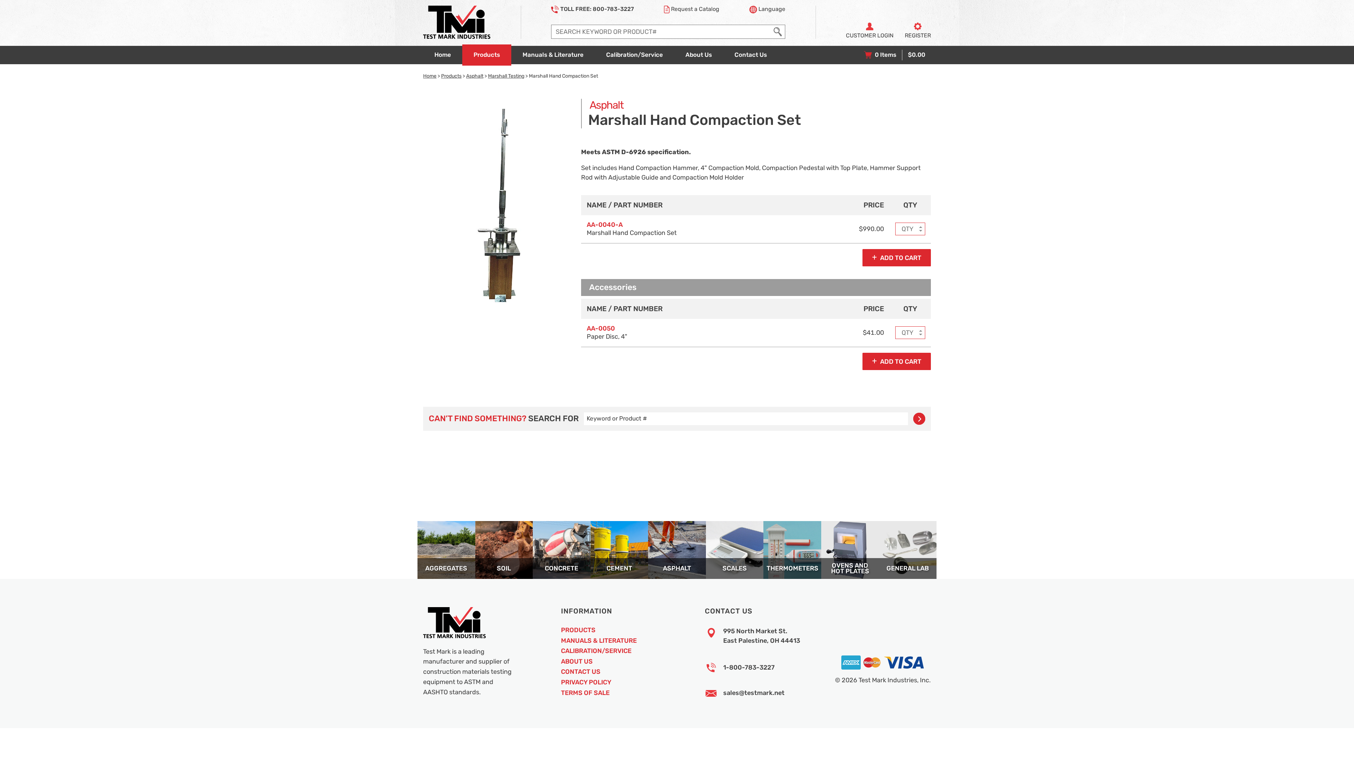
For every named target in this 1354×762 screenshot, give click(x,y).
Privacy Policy (586, 682)
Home (430, 76)
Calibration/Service (596, 650)
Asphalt (474, 76)
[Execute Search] (777, 31)
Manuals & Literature (599, 640)
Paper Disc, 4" (607, 332)
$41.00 (873, 332)
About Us (577, 661)
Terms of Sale (585, 692)
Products (451, 76)
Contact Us (580, 671)
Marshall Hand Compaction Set (632, 228)
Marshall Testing (506, 76)
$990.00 (871, 228)
